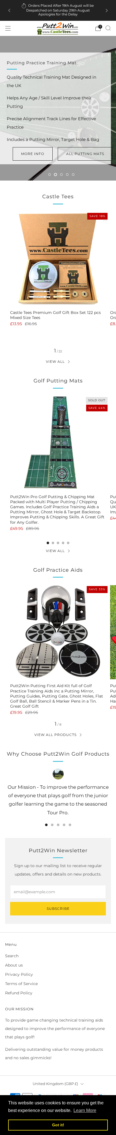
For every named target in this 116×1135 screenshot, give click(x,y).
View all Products (55, 735)
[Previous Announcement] (9, 10)
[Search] (108, 28)
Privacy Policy (19, 974)
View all (55, 361)
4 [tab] (67, 174)
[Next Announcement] (106, 10)
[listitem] (58, 10)
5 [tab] (73, 174)
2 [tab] (55, 174)
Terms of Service (21, 983)
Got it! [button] (58, 1125)
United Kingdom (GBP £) (55, 1084)
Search (12, 955)
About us (14, 965)
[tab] (48, 543)
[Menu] (8, 28)
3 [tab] (61, 174)
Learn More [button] (84, 1110)
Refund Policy (18, 992)
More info (32, 154)
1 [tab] (49, 174)
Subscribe (58, 908)
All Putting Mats (85, 154)
